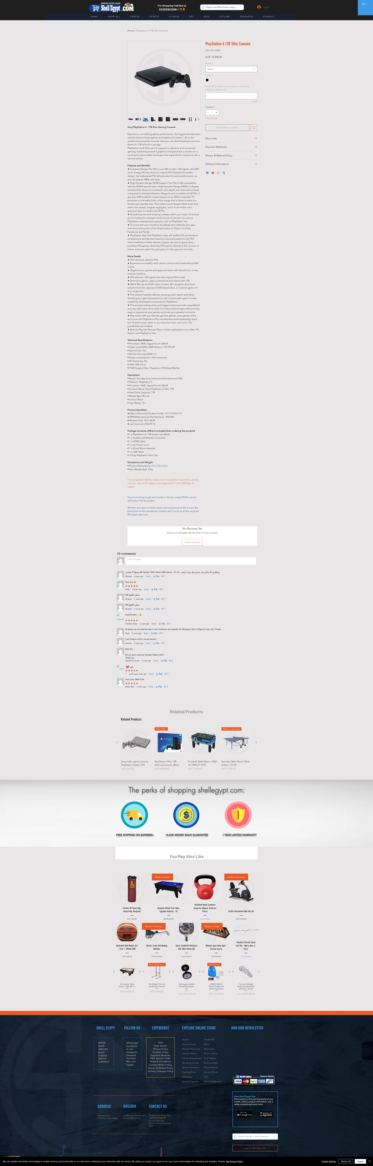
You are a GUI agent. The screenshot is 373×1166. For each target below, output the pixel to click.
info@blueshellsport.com (134, 977)
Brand (209, 63)
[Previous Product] (117, 604)
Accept (360, 1161)
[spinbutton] (212, 112)
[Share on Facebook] (207, 173)
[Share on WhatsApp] (218, 173)
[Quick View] (136, 604)
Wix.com (199, 1024)
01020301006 (168, 9)
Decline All (346, 1161)
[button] (365, 3)
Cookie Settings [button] (329, 1161)
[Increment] (216, 112)
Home (130, 30)
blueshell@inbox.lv (131, 980)
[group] (186, 612)
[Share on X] (224, 173)
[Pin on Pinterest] (213, 173)
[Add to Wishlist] (253, 127)
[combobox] (231, 69)
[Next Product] (256, 604)
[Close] (369, 1161)
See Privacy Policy (234, 1161)
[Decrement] (208, 112)
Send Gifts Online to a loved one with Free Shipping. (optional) (227, 88)
